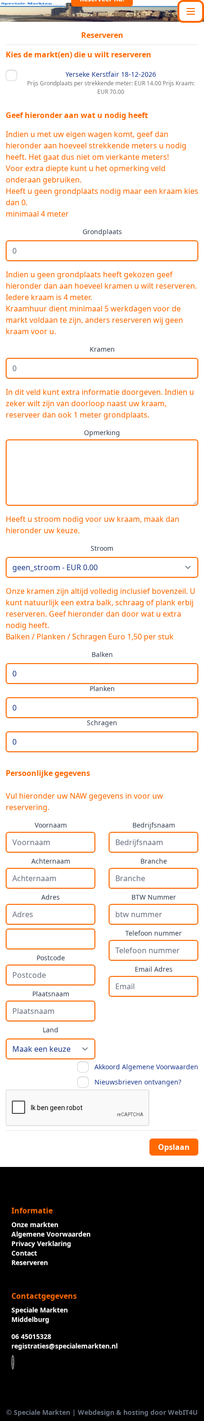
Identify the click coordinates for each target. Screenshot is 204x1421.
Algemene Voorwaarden (51, 1234)
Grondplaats (102, 231)
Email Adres (154, 969)
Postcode (51, 957)
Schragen (102, 722)
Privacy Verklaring (41, 1243)
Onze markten (34, 1224)
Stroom (102, 548)
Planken (102, 688)
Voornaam (51, 824)
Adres (50, 897)
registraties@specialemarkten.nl (64, 1345)
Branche (153, 860)
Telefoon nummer (153, 933)
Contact (24, 1252)
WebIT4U (183, 1412)
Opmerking (102, 432)
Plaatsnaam (50, 993)
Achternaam (50, 860)
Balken (102, 654)
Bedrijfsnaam (153, 824)
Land (50, 1029)
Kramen (102, 349)
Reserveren (29, 1262)
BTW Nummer (153, 897)
